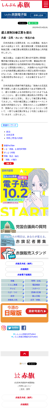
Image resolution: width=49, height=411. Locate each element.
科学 (12, 296)
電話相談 (36, 285)
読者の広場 (36, 292)
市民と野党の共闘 (14, 138)
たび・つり (12, 292)
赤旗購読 (24, 269)
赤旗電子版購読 (24, 275)
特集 (12, 281)
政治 (8, 132)
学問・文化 (36, 281)
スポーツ (36, 288)
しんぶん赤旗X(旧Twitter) (25, 334)
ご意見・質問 (24, 389)
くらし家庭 (12, 285)
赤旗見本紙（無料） (24, 264)
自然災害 (10, 135)
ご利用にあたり (23, 386)
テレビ (12, 288)
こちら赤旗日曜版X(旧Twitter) (25, 337)
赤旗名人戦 (12, 300)
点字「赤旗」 (36, 300)
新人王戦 (36, 296)
